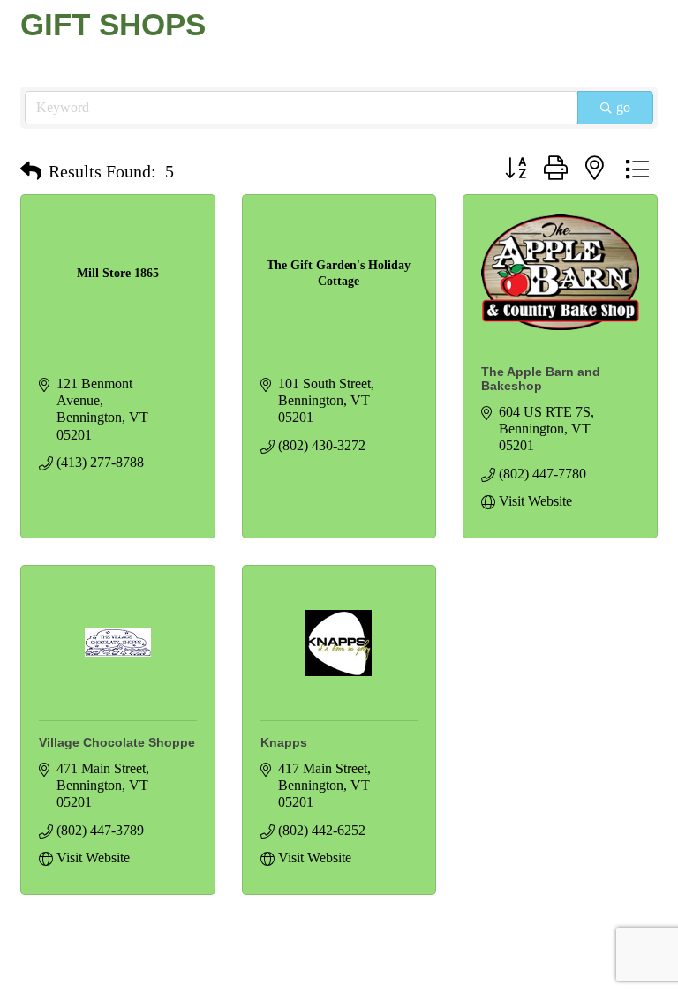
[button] (30, 171)
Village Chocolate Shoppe (117, 742)
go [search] (623, 107)
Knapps (283, 742)
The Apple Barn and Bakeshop (540, 379)
